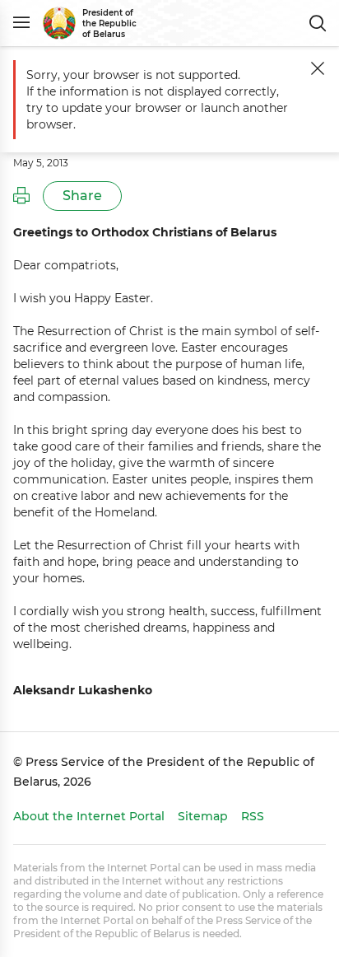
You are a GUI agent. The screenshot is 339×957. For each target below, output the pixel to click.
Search (317, 23)
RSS (252, 816)
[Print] (21, 196)
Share (82, 195)
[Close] (317, 68)
